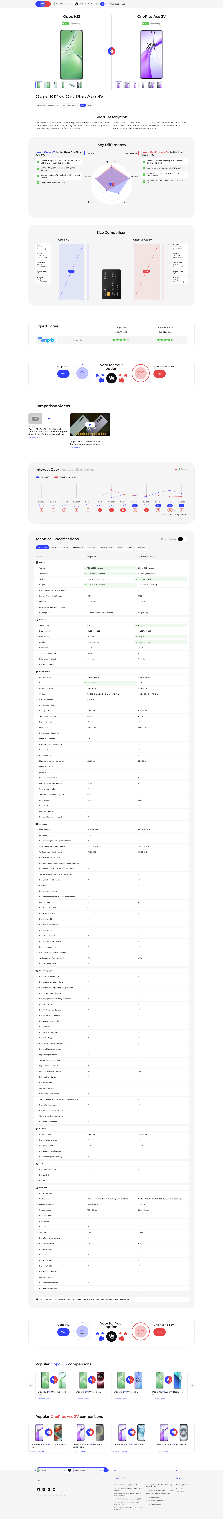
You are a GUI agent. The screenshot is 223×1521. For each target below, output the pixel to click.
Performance (78, 547)
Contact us (180, 1492)
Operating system (106, 547)
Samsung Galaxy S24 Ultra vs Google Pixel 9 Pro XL (128, 1509)
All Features (42, 547)
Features (141, 547)
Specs (90, 105)
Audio (131, 547)
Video (83, 105)
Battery (120, 547)
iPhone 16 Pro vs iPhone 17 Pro (155, 1500)
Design (54, 547)
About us (179, 1488)
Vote (63, 374)
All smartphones (182, 1485)
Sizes (63, 105)
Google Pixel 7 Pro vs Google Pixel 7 (157, 1493)
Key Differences (53, 105)
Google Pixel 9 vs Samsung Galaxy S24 (127, 1499)
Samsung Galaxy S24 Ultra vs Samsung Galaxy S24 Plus (127, 1494)
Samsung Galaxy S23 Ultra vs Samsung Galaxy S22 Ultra (158, 1485)
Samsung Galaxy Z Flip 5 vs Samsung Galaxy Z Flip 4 (127, 1503)
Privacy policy (42, 1495)
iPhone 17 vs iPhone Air (153, 1504)
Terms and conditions (57, 1495)
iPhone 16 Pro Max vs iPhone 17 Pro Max (159, 1490)
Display (65, 547)
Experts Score (73, 105)
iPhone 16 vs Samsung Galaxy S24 (126, 1485)
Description (41, 105)
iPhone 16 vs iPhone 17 (153, 1497)
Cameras (91, 547)
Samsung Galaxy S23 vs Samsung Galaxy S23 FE (128, 1489)
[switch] (182, 539)
